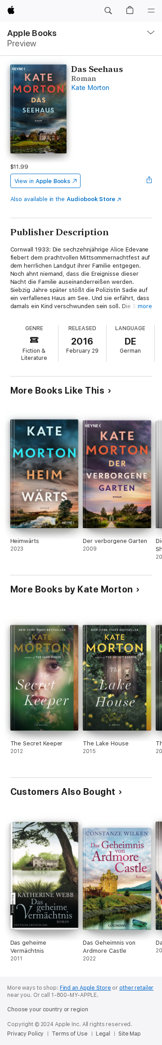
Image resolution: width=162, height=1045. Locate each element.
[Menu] (151, 11)
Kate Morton (90, 88)
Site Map (129, 1034)
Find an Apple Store (85, 988)
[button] (108, 11)
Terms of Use (70, 1034)
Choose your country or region (47, 1009)
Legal (103, 1034)
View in (42, 181)
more (145, 306)
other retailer (136, 988)
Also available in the (63, 199)
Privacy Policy (25, 1034)
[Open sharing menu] (149, 181)
